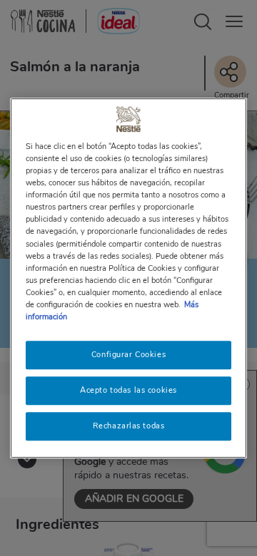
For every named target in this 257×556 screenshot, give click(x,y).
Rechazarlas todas (129, 425)
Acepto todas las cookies (128, 390)
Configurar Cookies (128, 354)
